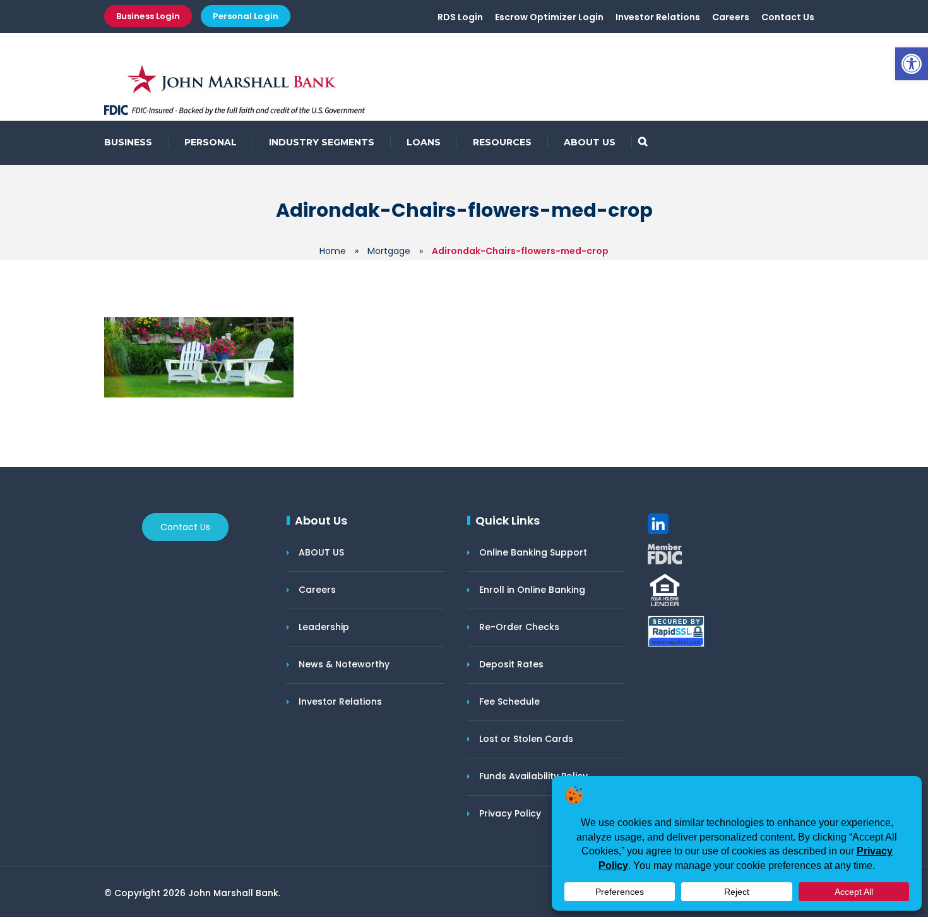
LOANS (424, 142)
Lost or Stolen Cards (526, 738)
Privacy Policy (510, 813)
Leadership (324, 627)
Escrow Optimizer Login (549, 17)
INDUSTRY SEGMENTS (321, 142)
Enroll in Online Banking (532, 589)
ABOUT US (590, 142)
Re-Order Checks (519, 627)
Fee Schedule (509, 701)
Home (332, 251)
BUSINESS (128, 142)
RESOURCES (502, 142)
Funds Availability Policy (533, 776)
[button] (911, 63)
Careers (730, 17)
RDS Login (460, 17)
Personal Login (245, 16)
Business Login (148, 16)
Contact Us (787, 17)
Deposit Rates (511, 664)
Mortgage (388, 251)
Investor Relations (658, 17)
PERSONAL (210, 142)
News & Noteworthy (344, 664)
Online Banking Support (533, 552)
